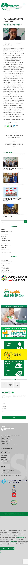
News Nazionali (5, 249)
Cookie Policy (10, 548)
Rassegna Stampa (6, 252)
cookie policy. (14, 541)
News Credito (4, 243)
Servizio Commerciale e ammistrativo (11, 475)
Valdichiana (4, 461)
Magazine (3, 238)
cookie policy (20, 537)
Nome (3, 400)
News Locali (16, 24)
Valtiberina (4, 459)
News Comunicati (8, 24)
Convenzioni (4, 234)
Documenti (4, 236)
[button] (24, 4)
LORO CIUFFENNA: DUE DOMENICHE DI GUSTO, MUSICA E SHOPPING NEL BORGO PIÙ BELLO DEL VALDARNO (12, 199)
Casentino (4, 455)
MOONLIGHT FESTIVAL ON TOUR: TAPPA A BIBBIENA (13, 183)
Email (3, 411)
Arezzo (3, 463)
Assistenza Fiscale (6, 474)
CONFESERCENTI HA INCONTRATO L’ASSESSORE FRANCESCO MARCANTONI (12, 169)
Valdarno (3, 457)
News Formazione (6, 245)
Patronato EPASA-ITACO (7, 470)
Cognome (4, 406)
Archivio (3, 229)
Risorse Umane (5, 472)
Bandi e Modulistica (6, 231)
